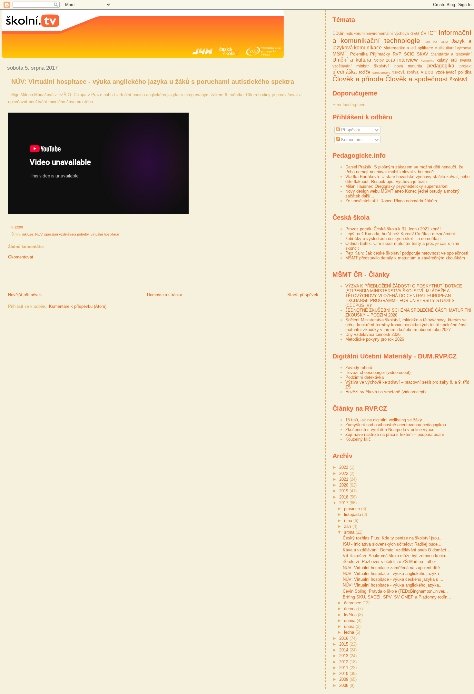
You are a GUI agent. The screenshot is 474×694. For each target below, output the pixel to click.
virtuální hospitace (105, 234)
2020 (344, 485)
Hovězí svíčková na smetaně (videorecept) (385, 391)
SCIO (409, 54)
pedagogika (440, 65)
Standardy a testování (451, 54)
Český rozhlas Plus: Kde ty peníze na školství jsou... (393, 538)
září (348, 526)
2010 (344, 673)
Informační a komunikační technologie (402, 36)
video (427, 72)
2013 (344, 655)
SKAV (422, 54)
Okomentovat (20, 257)
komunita (427, 60)
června (351, 608)
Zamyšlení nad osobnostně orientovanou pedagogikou (395, 424)
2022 (344, 473)
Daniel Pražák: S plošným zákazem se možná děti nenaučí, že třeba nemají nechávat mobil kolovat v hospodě (404, 169)
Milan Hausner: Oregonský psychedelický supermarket (396, 186)
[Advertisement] (77, 277)
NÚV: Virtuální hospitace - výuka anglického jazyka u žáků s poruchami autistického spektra (152, 81)
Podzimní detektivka (364, 377)
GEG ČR (418, 33)
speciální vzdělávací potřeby (66, 234)
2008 (344, 685)
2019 (344, 490)
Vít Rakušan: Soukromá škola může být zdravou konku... (396, 555)
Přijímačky (380, 54)
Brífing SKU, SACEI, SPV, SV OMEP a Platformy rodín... (397, 597)
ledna (349, 632)
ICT (432, 33)
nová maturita (408, 66)
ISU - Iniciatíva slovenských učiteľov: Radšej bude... (392, 544)
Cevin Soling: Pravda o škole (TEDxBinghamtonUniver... (395, 591)
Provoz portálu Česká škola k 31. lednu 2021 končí (393, 228)
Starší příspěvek (302, 294)
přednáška (344, 72)
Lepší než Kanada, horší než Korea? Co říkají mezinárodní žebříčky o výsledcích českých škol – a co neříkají (400, 236)
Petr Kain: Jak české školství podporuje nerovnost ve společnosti (406, 253)
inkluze (27, 234)
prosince (352, 508)
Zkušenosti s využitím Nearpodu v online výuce (389, 429)
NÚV (38, 234)
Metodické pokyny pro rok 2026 (374, 339)
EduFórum (355, 33)
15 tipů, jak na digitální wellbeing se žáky (383, 419)
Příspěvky (350, 129)
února (350, 626)
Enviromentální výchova (387, 33)
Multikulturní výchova (452, 48)
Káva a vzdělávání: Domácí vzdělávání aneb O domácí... (396, 550)
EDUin (338, 33)
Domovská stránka (164, 294)
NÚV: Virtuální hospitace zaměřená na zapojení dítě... (393, 567)
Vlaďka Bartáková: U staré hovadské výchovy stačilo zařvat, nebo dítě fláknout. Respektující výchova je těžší (407, 179)
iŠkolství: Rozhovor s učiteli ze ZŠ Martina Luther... (391, 561)
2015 (344, 644)
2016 (344, 638)
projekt (465, 66)
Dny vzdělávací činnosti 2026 (372, 334)
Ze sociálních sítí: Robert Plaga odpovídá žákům (391, 200)
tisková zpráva (405, 72)
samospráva (381, 72)
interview (407, 60)
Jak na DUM (436, 42)
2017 (344, 502)
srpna (350, 532)
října (348, 520)
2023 (344, 467)
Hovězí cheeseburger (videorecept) (377, 372)
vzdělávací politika (453, 72)
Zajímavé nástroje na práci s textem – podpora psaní (394, 434)
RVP (397, 54)
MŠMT (340, 53)
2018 (344, 497)
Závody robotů (358, 367)
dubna (350, 620)
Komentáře (350, 139)
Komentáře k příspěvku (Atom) (77, 306)
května (351, 614)
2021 (344, 479)
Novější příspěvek (25, 294)
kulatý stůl (447, 60)
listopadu (353, 514)
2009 (344, 679)
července (353, 602)
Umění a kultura (351, 60)
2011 (344, 667)
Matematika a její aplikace (408, 47)
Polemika (359, 54)
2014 (344, 650)
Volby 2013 (384, 60)
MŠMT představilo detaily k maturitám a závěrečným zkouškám (405, 258)
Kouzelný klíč (358, 439)
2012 (344, 661)
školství (458, 79)
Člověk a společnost (416, 79)
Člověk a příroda (357, 79)
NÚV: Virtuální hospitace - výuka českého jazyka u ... (393, 579)
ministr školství (372, 66)
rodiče (364, 72)
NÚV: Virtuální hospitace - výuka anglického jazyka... (393, 573)
